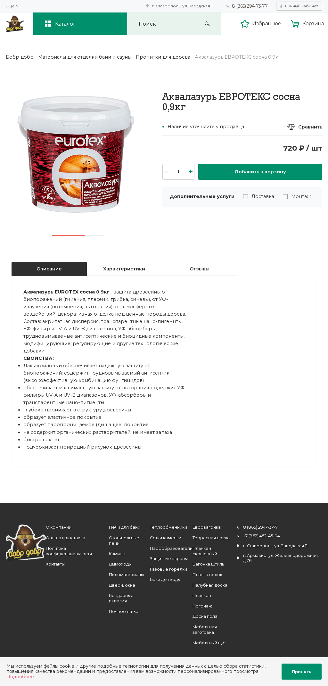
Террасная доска (211, 537)
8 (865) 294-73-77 (249, 6)
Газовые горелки (168, 569)
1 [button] (69, 235)
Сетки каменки (165, 537)
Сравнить (310, 127)
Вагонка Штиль (208, 564)
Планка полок (207, 574)
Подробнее (20, 677)
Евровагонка (207, 527)
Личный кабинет (301, 6)
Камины (117, 553)
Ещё (10, 6)
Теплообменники (168, 527)
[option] (78, 159)
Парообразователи (171, 548)
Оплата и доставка (65, 537)
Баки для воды (165, 579)
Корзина (313, 23)
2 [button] (95, 235)
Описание (49, 269)
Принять (301, 671)
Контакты (55, 564)
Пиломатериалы (126, 574)
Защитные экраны (169, 558)
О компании (58, 527)
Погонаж (202, 606)
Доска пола (205, 616)
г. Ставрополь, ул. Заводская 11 (183, 6)
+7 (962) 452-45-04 (261, 535)
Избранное (266, 23)
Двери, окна (122, 585)
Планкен (202, 595)
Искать (207, 23)
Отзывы (199, 269)
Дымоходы (120, 564)
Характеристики (124, 269)
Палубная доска (210, 585)
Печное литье (123, 611)
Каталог (65, 24)
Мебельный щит (209, 643)
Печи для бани (124, 527)
